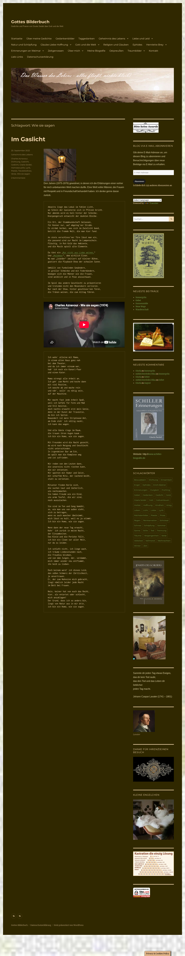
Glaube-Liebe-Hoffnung (54, 44)
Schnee (137, 525)
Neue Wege (141, 306)
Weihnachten (164, 540)
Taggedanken (86, 38)
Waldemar (58, 255)
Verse (13, 174)
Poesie (14, 171)
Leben (137, 510)
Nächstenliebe (141, 515)
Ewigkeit (154, 490)
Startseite (16, 38)
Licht (145, 510)
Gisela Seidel (26, 165)
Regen (137, 520)
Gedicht (15, 165)
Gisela (138, 371)
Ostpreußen (116, 50)
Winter (137, 546)
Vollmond (150, 540)
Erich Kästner (159, 485)
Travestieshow (24, 171)
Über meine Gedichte (39, 38)
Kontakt (153, 50)
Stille (145, 530)
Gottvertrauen (162, 500)
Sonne (137, 530)
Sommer (161, 525)
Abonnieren (139, 181)
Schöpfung (149, 525)
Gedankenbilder (65, 38)
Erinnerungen (141, 490)
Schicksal (164, 520)
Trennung (161, 530)
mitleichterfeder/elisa (146, 374)
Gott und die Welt (85, 44)
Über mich (74, 50)
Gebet (138, 300)
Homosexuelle (18, 168)
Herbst (137, 505)
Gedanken (148, 495)
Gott (151, 500)
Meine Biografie (96, 50)
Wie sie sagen (23, 174)
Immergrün (141, 297)
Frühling (166, 490)
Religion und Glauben (116, 44)
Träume (137, 535)
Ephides (137, 44)
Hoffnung (147, 505)
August (147, 383)
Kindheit (159, 505)
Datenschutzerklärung (40, 56)
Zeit (145, 546)
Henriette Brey (154, 44)
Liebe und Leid (141, 38)
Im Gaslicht (28, 139)
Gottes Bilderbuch (30, 21)
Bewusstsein (140, 480)
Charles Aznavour (19, 158)
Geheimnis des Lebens (112, 38)
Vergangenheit (151, 535)
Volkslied (138, 540)
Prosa (162, 515)
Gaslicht (25, 161)
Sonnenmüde (142, 303)
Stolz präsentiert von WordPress (69, 925)
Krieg (169, 505)
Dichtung (15, 161)
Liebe (153, 510)
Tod (152, 530)
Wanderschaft (142, 309)
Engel (137, 485)
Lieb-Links (17, 56)
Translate (153, 203)
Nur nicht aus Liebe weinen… (78, 252)
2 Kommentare (18, 178)
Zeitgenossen (56, 50)
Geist (168, 495)
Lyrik (28, 168)
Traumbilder (135, 50)
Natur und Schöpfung (24, 44)
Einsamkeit (166, 480)
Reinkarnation (150, 520)
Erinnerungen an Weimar (26, 50)
